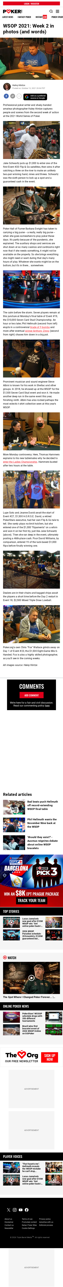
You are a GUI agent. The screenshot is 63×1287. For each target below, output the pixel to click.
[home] (11, 11)
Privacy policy (45, 1219)
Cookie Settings (28, 1228)
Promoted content (29, 1222)
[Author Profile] (7, 87)
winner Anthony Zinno (37, 330)
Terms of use (27, 1219)
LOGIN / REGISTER (31, 3)
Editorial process (46, 1225)
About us (8, 1219)
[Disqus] (31, 748)
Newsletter (9, 1228)
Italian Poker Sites (29, 1225)
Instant (41, 17)
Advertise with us (46, 1222)
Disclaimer (9, 1222)
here (47, 705)
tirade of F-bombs (40, 327)
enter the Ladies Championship (20, 461)
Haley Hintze (18, 85)
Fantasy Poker (24, 17)
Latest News (7, 17)
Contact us (9, 1225)
